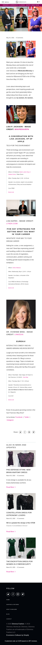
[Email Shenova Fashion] (23, 594)
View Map (25, 377)
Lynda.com (12, 224)
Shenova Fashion (18, 624)
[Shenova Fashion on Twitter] (8, 594)
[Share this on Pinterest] (29, 432)
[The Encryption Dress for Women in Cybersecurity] (21, 548)
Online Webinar (16, 267)
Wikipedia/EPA (22, 129)
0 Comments (19, 37)
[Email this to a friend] (33, 432)
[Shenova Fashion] (21, 2)
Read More (10, 487)
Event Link (11, 192)
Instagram (10, 420)
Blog (8, 614)
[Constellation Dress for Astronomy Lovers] (21, 501)
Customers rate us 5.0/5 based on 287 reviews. (21, 641)
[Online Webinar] (21, 217)
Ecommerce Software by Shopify (17, 635)
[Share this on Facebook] (24, 432)
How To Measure (11, 609)
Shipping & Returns (12, 604)
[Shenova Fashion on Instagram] (18, 594)
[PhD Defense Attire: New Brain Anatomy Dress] (21, 458)
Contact (9, 618)
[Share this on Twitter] (20, 432)
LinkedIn (18, 334)
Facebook (18, 417)
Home (8, 599)
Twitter (26, 417)
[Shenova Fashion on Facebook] (13, 594)
